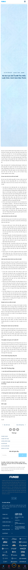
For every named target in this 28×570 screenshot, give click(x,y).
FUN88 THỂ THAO (6, 525)
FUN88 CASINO (5, 518)
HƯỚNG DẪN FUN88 (6, 521)
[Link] (15, 498)
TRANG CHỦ (4, 514)
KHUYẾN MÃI (5, 533)
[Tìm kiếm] (23, 455)
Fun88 (2, 419)
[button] (10, 429)
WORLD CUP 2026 (6, 529)
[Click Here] (24, 1)
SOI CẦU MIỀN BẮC (8, 72)
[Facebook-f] (13, 498)
